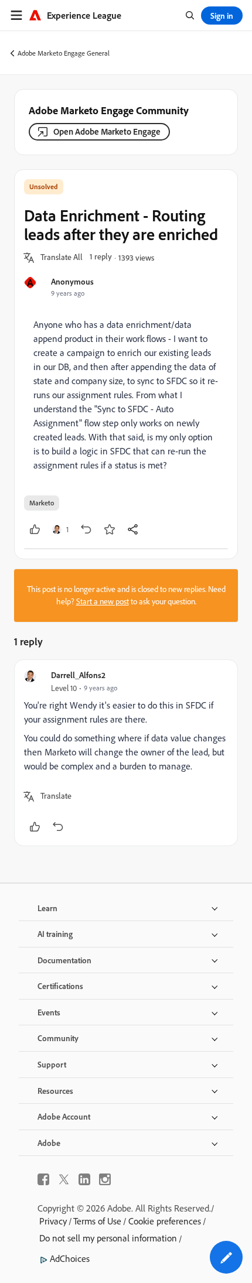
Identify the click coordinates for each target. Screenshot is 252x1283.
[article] (126, 752)
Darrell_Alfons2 (78, 675)
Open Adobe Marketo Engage (107, 131)
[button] (61, 258)
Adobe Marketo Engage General (64, 53)
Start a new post (102, 601)
